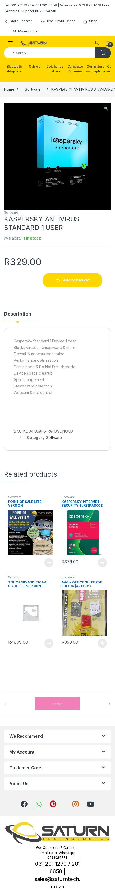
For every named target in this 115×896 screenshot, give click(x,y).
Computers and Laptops (95, 68)
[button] (106, 108)
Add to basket (76, 280)
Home (9, 89)
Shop (93, 21)
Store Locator (21, 21)
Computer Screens (75, 68)
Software (33, 89)
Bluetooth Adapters (14, 68)
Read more (48, 562)
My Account (28, 31)
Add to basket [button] (101, 643)
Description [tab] (17, 314)
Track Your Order (60, 21)
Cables (34, 66)
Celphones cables (54, 68)
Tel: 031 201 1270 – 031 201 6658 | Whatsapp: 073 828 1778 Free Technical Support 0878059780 (56, 8)
